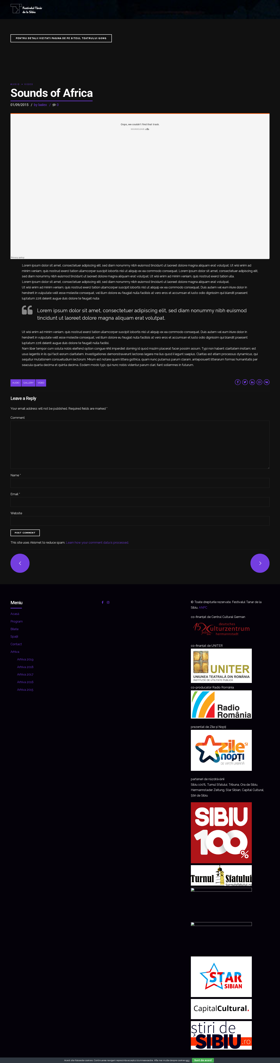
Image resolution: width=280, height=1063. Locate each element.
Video (28, 84)
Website (16, 513)
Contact (16, 644)
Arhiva (14, 652)
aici (188, 1060)
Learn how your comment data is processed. (97, 542)
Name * (15, 475)
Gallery (28, 382)
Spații (14, 636)
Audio (15, 84)
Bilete (14, 629)
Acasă (14, 614)
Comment (17, 418)
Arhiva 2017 (25, 674)
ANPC (203, 607)
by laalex (40, 105)
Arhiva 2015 (25, 690)
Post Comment (25, 533)
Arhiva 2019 (25, 659)
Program (16, 621)
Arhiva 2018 (25, 667)
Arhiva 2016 (25, 682)
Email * (15, 494)
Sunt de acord (203, 1060)
